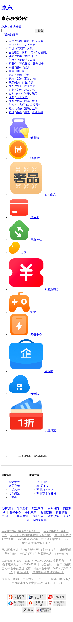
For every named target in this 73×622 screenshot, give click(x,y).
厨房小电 (27, 52)
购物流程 (14, 481)
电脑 (11, 44)
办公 (19, 44)
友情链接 (46, 512)
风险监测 (22, 516)
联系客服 (38, 508)
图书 (11, 89)
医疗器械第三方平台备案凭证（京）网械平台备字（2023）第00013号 (36, 568)
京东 (7, 7)
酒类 (19, 56)
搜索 (39, 30)
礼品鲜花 (22, 104)
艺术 (11, 104)
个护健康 (41, 52)
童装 (27, 78)
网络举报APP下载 (36, 603)
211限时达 (42, 485)
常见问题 (14, 493)
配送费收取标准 (46, 493)
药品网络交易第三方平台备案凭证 (39, 539)
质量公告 (38, 516)
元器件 (13, 63)
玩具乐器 (22, 97)
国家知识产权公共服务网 (43, 610)
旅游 (27, 101)
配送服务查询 (45, 489)
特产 (35, 56)
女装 (19, 78)
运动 (19, 74)
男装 (11, 78)
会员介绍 (14, 485)
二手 (35, 108)
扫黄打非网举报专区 (56, 603)
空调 (19, 41)
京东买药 (14, 82)
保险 (27, 112)
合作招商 (53, 508)
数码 (30, 48)
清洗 (27, 108)
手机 (11, 48)
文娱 (19, 89)
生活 (35, 101)
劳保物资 (24, 63)
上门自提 (42, 481)
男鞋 (11, 74)
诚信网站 (56, 597)
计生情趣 (27, 82)
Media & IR (40, 519)
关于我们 (7, 508)
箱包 (19, 93)
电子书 (36, 89)
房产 (11, 86)
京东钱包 (29, 579)
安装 (11, 108)
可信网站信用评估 (16, 597)
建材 (19, 67)
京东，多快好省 (11, 26)
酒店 (19, 101)
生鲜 (27, 56)
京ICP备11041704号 (56, 531)
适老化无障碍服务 (28, 610)
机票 (11, 101)
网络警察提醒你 (36, 597)
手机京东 (30, 512)
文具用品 (29, 44)
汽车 (19, 86)
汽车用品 (29, 86)
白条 (19, 112)
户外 (27, 74)
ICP (4, 535)
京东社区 (7, 516)
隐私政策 (53, 516)
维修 (19, 108)
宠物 (32, 59)
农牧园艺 (35, 104)
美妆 (11, 59)
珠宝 (35, 93)
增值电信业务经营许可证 (48, 572)
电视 (27, 41)
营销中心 (15, 512)
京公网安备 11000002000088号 (21, 531)
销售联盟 (61, 512)
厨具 (25, 71)
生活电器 (14, 52)
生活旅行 (14, 489)
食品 (11, 56)
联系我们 (22, 508)
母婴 (11, 97)
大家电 (13, 497)
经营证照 (47, 564)
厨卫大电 (37, 41)
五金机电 (38, 63)
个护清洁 (22, 59)
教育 (27, 89)
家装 (11, 67)
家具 (27, 67)
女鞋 (11, 93)
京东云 (42, 579)
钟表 (27, 93)
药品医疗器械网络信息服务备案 (30, 535)
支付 (11, 112)
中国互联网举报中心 (16, 603)
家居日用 (14, 71)
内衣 (35, 78)
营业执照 (23, 572)
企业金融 (37, 112)
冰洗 (11, 41)
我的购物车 (11, 34)
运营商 (20, 48)
